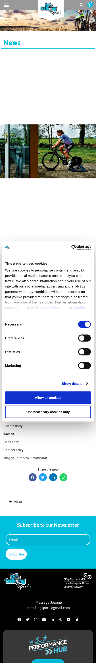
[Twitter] (27, 619)
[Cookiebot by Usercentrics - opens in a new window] (71, 248)
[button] (6, 5)
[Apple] (77, 619)
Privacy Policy (48, 308)
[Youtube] (44, 619)
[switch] (84, 337)
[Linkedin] (52, 619)
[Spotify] (68, 619)
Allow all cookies (48, 397)
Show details (72, 383)
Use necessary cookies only (48, 411)
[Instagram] (35, 619)
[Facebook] (19, 619)
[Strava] (60, 619)
